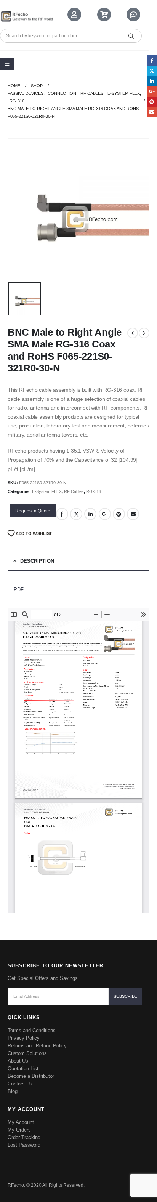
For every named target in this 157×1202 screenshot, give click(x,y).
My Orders (19, 1130)
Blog (13, 1091)
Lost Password (24, 1145)
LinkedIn (90, 514)
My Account (21, 1122)
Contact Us (20, 1084)
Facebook (62, 514)
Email (133, 514)
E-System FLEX (47, 491)
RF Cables (74, 491)
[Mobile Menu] (7, 64)
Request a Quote (32, 511)
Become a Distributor (31, 1076)
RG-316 (93, 491)
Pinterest (119, 514)
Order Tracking (24, 1137)
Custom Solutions (27, 1053)
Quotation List (23, 1068)
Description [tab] (37, 561)
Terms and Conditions (32, 1030)
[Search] (131, 35)
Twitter (76, 514)
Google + (105, 514)
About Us (18, 1061)
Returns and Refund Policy (37, 1045)
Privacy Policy (24, 1038)
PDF (19, 589)
